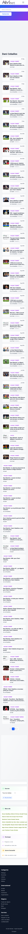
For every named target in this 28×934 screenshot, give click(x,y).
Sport (13, 198)
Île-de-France (4, 904)
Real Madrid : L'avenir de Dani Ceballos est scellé (12, 498)
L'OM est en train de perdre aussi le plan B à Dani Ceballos (17, 264)
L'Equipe (13, 662)
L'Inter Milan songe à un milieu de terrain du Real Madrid (17, 429)
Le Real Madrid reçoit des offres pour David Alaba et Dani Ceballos (17, 115)
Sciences (3, 879)
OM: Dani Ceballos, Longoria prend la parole (17, 288)
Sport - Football (15, 61)
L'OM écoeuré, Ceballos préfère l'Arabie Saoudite (17, 164)
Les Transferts (14, 92)
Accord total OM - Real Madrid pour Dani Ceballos (16, 326)
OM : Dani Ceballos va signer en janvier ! (16, 139)
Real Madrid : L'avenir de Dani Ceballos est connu (12, 488)
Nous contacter (5, 915)
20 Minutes (13, 441)
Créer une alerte (5, 919)
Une (13, 435)
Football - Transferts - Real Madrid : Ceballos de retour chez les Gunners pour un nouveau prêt (13, 700)
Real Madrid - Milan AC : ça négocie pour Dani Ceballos (13, 569)
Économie (3, 875)
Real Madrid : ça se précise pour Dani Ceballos (14, 508)
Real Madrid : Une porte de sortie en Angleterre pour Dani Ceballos (17, 127)
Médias (3, 881)
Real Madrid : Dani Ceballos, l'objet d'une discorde (13, 619)
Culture (3, 877)
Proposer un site (5, 917)
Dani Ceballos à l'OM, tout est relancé (16, 76)
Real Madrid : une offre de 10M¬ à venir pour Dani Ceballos (13, 629)
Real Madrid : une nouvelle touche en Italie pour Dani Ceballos (13, 579)
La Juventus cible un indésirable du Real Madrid (16, 389)
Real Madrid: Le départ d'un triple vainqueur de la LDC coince (17, 364)
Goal (12, 672)
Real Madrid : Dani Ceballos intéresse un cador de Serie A (16, 227)
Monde (3, 890)
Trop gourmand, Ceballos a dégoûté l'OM (17, 238)
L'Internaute (14, 204)
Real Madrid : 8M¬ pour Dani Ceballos (11, 559)
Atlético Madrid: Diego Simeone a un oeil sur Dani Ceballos (14, 609)
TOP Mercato (14, 154)
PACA (2, 906)
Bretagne (3, 908)
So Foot (12, 67)
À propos (14, 931)
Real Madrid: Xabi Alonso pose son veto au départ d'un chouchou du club (17, 399)
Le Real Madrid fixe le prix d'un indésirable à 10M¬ (16, 351)
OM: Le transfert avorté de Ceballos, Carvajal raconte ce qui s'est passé (17, 252)
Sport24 (6, 702)
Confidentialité (5, 921)
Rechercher (5, 14)
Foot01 (12, 79)
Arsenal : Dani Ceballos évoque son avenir (13, 649)
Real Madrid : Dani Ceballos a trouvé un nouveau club (16, 90)
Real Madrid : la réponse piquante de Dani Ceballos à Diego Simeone (14, 468)
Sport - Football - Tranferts (18, 717)
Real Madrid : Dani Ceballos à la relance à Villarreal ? (12, 639)
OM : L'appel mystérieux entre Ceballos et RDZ (17, 213)
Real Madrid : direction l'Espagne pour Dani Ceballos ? (13, 589)
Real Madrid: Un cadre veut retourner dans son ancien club (17, 376)
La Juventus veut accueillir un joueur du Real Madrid (16, 177)
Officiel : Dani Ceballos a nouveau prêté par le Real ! (13, 689)
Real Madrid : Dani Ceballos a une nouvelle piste (13, 529)
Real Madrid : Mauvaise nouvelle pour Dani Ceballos (17, 102)
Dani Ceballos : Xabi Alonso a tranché (16, 408)
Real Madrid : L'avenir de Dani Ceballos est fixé (12, 478)
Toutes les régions (5, 902)
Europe (3, 888)
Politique (3, 873)
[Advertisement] (14, 37)
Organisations (4, 894)
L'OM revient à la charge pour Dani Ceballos (17, 188)
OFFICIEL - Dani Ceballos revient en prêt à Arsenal (17, 709)
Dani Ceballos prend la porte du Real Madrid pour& (14, 518)
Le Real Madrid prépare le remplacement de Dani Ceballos (17, 549)
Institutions (4, 892)
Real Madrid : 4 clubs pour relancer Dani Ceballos (13, 599)
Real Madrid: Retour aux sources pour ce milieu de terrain (17, 419)
